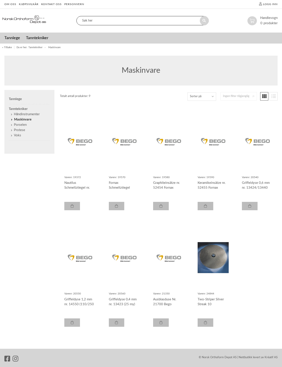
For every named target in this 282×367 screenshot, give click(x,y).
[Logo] (24, 20)
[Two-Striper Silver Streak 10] (213, 257)
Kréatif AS (271, 357)
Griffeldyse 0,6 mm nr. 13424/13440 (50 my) (256, 187)
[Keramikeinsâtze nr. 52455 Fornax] (213, 141)
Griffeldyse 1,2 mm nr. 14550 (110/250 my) (79, 304)
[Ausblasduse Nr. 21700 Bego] (168, 257)
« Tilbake (7, 47)
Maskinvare (54, 47)
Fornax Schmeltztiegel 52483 (119, 187)
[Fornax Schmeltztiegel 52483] (124, 141)
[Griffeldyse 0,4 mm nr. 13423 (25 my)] (124, 257)
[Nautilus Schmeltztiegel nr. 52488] (80, 141)
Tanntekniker (35, 47)
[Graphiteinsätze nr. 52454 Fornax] (168, 141)
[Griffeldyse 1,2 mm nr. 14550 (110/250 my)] (80, 257)
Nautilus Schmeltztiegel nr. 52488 (77, 187)
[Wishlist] (94, 109)
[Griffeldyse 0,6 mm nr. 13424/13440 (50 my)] (257, 141)
